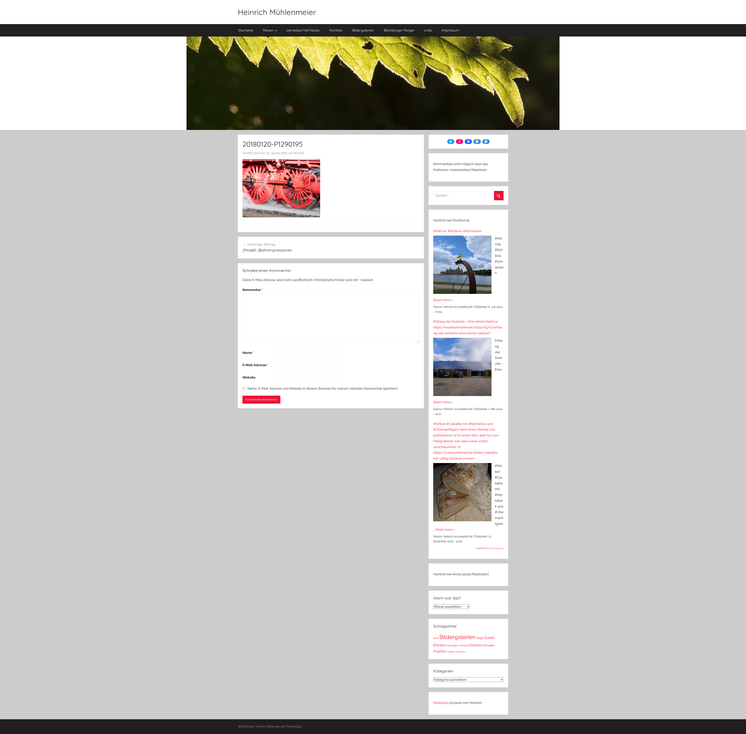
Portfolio (335, 30)
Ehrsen (439, 645)
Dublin (489, 638)
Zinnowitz (460, 651)
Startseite (245, 30)
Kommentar (252, 290)
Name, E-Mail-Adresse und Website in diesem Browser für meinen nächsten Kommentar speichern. (323, 388)
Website (248, 377)
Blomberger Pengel (399, 30)
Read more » (443, 300)
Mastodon (441, 703)
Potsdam (489, 645)
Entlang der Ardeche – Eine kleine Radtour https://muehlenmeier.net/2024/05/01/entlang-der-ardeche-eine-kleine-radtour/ (467, 327)
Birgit (480, 638)
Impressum (450, 30)
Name (248, 353)
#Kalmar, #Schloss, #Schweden (457, 231)
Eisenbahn (452, 645)
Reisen (268, 30)
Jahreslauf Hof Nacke (303, 30)
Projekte (439, 651)
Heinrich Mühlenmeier (277, 12)
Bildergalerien (363, 30)
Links (428, 30)
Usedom (451, 651)
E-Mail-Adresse (255, 365)
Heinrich (299, 153)
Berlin (436, 638)
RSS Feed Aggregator (495, 548)
